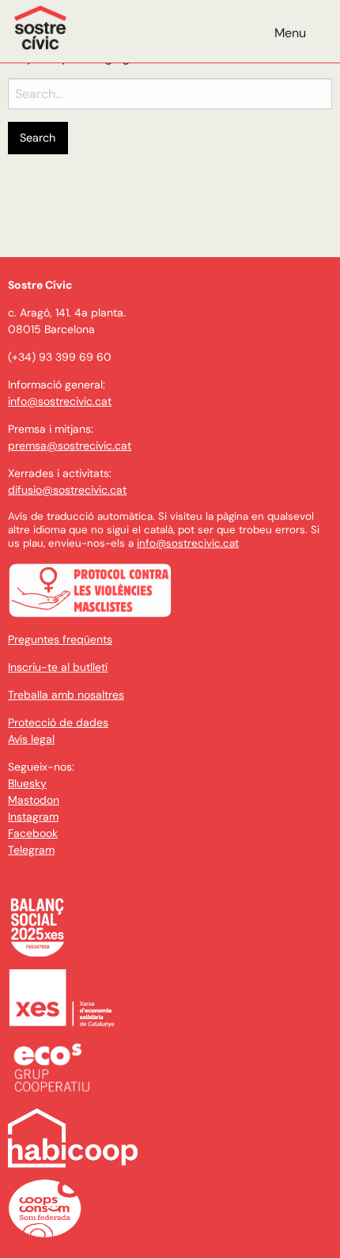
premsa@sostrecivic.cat (69, 445)
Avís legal (31, 739)
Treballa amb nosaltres (66, 695)
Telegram (31, 850)
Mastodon (33, 800)
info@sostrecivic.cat (59, 401)
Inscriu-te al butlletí (58, 667)
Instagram (33, 816)
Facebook (33, 833)
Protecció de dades (58, 722)
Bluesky (27, 783)
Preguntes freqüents (60, 639)
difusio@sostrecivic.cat (67, 490)
